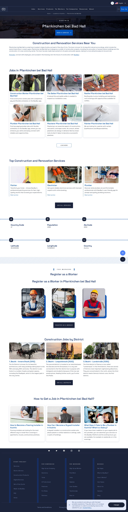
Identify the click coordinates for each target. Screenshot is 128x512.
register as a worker (64, 325)
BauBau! (76, 55)
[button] (120, 3)
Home (49, 13)
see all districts (64, 383)
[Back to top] (122, 259)
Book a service (63, 33)
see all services (64, 205)
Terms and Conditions (44, 507)
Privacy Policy (64, 507)
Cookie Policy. (87, 508)
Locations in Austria (58, 13)
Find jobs (12, 55)
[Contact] (122, 253)
